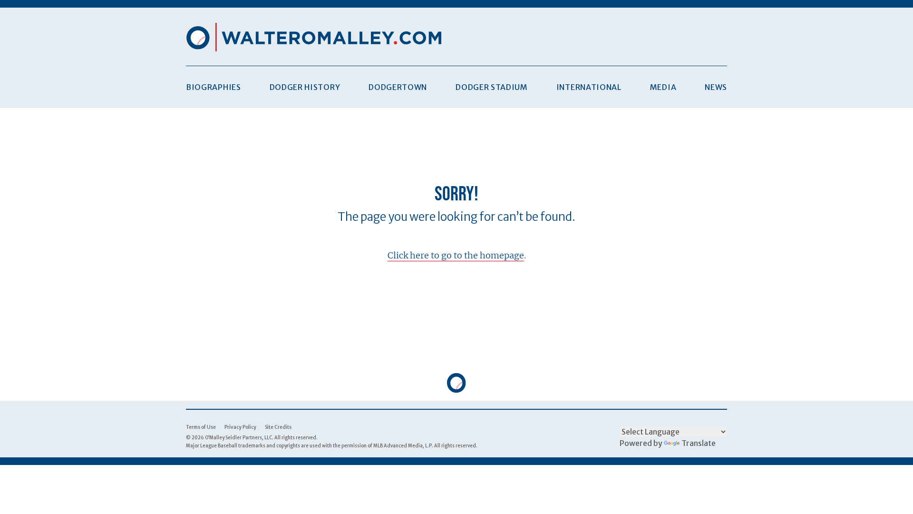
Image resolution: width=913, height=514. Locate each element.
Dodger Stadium (492, 87)
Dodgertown (398, 87)
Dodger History (305, 87)
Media (663, 87)
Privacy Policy (240, 427)
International (589, 87)
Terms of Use (201, 427)
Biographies (213, 87)
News (716, 87)
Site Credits (278, 427)
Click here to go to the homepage (456, 255)
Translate (698, 443)
